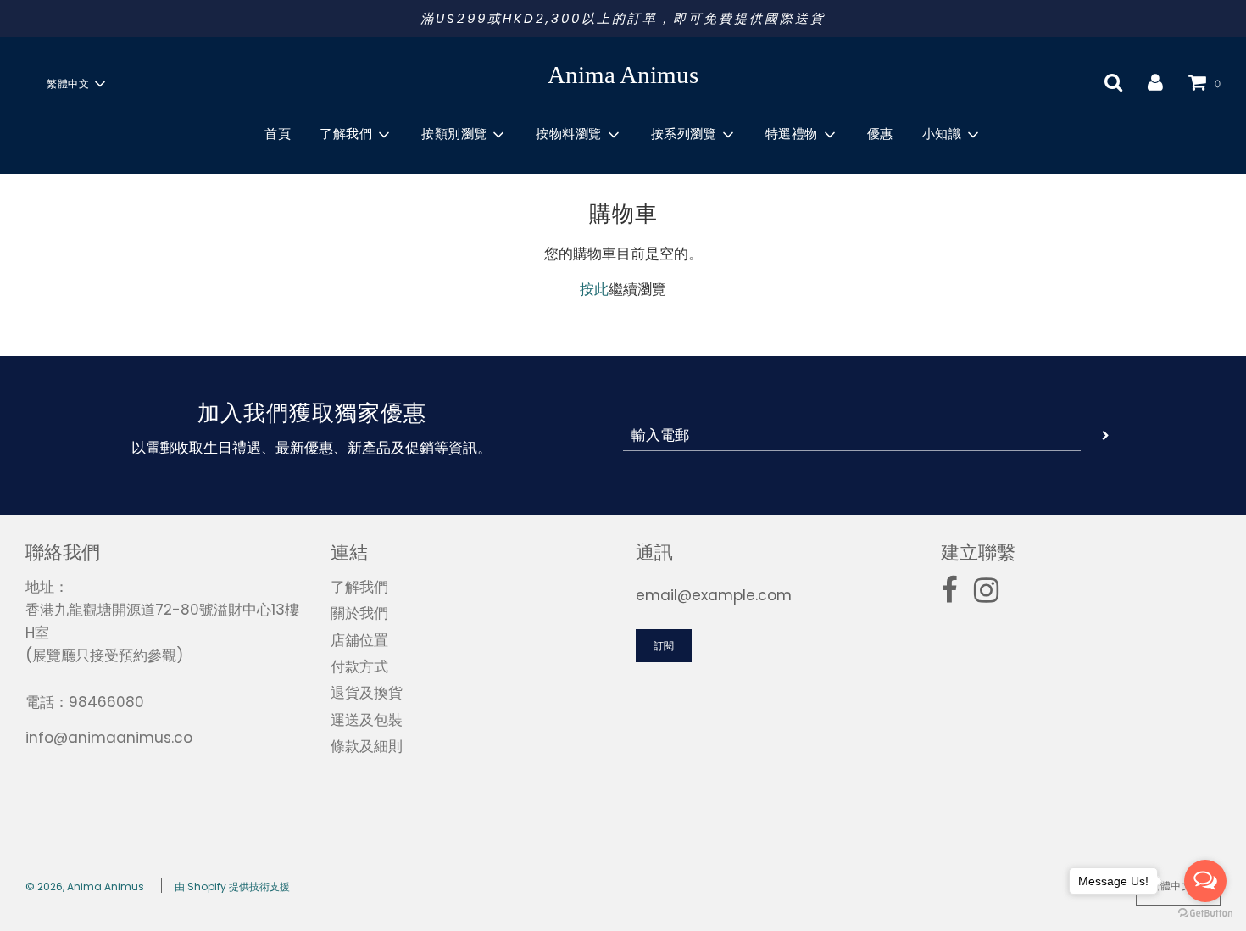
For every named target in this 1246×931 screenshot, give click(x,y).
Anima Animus (623, 74)
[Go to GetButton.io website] (1205, 913)
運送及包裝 (367, 720)
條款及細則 (367, 746)
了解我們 (359, 587)
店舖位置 (359, 640)
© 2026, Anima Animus (84, 886)
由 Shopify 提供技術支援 (232, 886)
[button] (75, 84)
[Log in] (1155, 82)
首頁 (277, 134)
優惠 (880, 134)
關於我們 (359, 613)
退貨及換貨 (367, 693)
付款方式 (359, 666)
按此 (594, 289)
